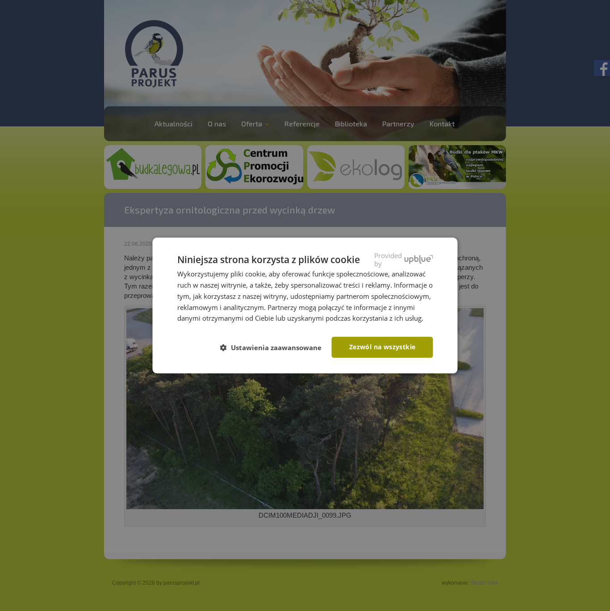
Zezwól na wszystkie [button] (382, 347)
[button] (274, 348)
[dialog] (305, 305)
